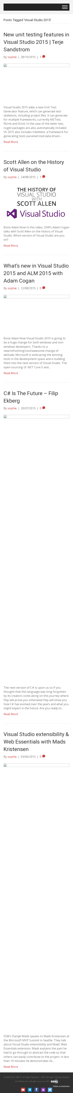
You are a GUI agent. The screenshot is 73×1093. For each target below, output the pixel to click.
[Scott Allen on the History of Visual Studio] (36, 202)
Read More (11, 142)
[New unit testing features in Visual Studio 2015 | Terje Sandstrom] (36, 82)
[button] (23, 1090)
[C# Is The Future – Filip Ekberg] (36, 548)
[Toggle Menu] (65, 7)
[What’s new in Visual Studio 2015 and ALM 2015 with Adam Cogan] (36, 313)
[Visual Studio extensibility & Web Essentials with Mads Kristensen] (36, 896)
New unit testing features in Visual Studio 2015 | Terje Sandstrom (36, 42)
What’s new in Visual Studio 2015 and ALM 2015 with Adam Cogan (36, 273)
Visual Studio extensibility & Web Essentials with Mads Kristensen (36, 741)
